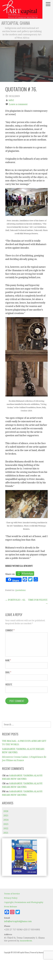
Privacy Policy (10, 898)
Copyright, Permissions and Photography (23, 902)
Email (8, 672)
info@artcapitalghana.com (18, 921)
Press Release (10, 907)
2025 (5, 815)
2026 (5, 811)
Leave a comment (18, 104)
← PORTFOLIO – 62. (15, 600)
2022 (5, 828)
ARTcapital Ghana (15, 23)
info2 (11, 100)
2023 (5, 824)
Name (8, 660)
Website (8, 684)
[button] (49, 4)
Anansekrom (26, 941)
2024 (5, 820)
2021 (5, 832)
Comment (9, 630)
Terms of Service (12, 894)
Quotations (20, 590)
